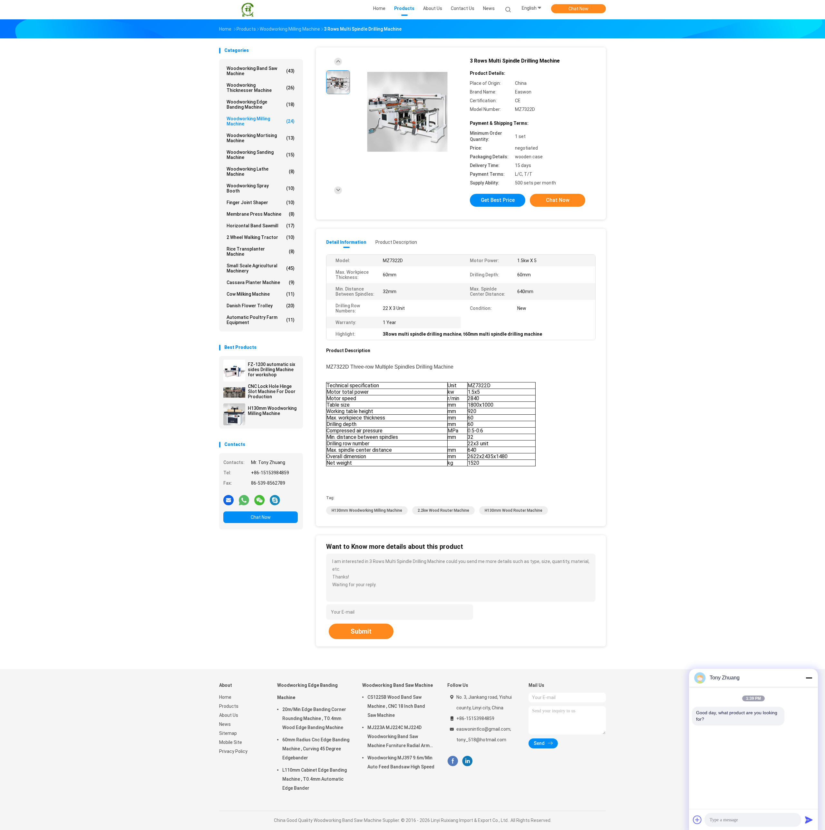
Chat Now (578, 8)
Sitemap (228, 733)
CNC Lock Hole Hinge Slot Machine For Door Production (272, 391)
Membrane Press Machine (261, 214)
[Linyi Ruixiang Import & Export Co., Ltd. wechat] (259, 500)
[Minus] (809, 678)
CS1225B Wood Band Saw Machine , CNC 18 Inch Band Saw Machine (396, 706)
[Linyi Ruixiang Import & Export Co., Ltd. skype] (275, 500)
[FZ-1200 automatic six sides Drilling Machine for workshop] (234, 370)
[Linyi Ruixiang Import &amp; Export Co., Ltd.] (247, 9)
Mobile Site (230, 742)
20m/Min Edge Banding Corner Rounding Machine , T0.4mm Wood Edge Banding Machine (314, 718)
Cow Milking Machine (261, 294)
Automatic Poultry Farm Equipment (261, 320)
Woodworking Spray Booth (261, 188)
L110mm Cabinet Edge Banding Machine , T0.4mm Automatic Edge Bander (314, 779)
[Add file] (697, 820)
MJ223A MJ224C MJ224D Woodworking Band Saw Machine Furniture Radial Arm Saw (398, 737)
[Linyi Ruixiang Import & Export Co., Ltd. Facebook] (452, 761)
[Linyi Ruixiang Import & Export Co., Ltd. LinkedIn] (467, 761)
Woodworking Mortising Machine (261, 138)
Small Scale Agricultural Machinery (261, 268)
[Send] (809, 820)
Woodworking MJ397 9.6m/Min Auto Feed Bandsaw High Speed (400, 762)
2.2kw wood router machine (443, 510)
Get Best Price (498, 200)
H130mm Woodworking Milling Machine (272, 411)
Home (225, 697)
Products (228, 706)
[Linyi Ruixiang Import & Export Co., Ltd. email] (228, 500)
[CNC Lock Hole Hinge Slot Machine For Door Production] (234, 392)
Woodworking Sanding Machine (261, 155)
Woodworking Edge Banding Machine (261, 104)
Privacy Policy (233, 751)
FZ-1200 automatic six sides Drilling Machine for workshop (271, 369)
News (225, 724)
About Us (228, 715)
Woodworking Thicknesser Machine (261, 88)
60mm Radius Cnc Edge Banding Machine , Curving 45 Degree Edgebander (315, 748)
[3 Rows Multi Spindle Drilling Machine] (407, 112)
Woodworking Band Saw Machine (261, 71)
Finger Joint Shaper (261, 202)
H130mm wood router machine (513, 510)
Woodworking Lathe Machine (261, 171)
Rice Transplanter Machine (261, 251)
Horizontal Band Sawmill (261, 225)
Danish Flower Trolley (261, 305)
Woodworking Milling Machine (261, 121)
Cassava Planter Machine (261, 282)
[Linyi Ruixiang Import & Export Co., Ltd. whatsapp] (244, 500)
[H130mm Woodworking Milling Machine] (234, 414)
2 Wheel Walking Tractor (261, 237)
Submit (361, 631)
